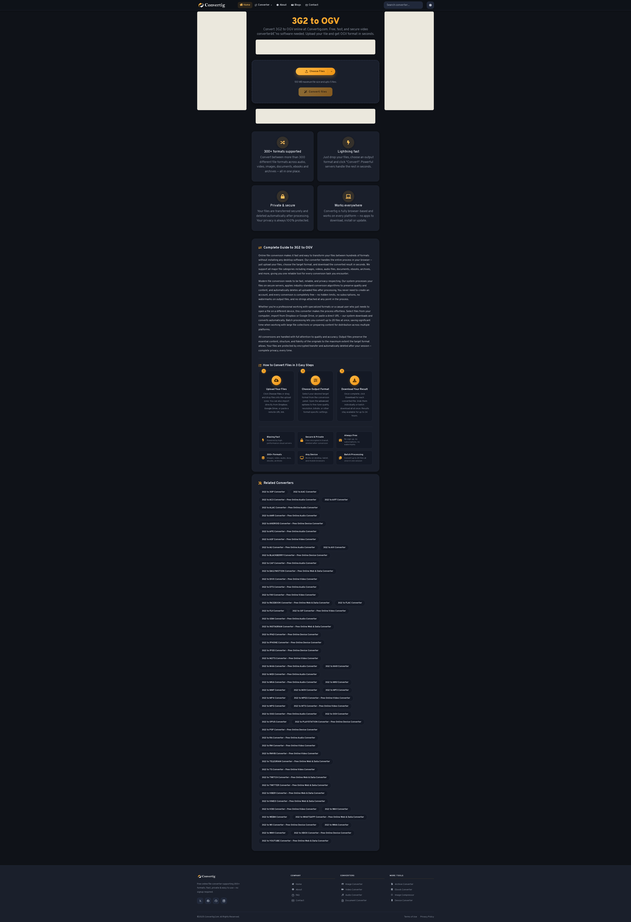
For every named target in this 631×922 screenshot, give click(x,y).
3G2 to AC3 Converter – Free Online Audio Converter (289, 499)
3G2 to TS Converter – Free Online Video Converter (288, 769)
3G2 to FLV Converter (273, 611)
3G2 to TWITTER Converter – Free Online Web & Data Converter (295, 785)
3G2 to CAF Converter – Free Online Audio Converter (289, 563)
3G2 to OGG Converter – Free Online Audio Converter (289, 714)
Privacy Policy (427, 917)
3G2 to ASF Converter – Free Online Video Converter (289, 539)
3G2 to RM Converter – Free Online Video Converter (288, 745)
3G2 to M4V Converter (337, 666)
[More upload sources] (331, 71)
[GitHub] (216, 901)
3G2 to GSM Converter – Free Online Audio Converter (289, 618)
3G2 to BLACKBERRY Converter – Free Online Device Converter (294, 555)
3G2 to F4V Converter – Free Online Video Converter (289, 595)
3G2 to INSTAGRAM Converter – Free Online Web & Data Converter (296, 626)
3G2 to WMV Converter (273, 833)
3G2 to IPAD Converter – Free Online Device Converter (290, 634)
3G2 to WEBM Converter (274, 817)
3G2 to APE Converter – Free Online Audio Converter (289, 531)
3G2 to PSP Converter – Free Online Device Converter (289, 729)
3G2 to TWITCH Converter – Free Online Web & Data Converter (294, 777)
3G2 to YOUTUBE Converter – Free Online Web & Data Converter (295, 840)
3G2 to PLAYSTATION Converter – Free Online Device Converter (328, 721)
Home (245, 5)
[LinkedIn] (224, 901)
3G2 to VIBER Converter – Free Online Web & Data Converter (293, 793)
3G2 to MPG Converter (273, 706)
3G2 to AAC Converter (304, 492)
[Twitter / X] (200, 901)
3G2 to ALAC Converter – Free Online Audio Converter (290, 507)
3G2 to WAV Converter (336, 809)
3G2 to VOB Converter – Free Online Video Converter (289, 809)
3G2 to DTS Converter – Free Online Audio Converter (289, 587)
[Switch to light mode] (430, 5)
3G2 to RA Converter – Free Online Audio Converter (288, 737)
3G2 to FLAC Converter (350, 602)
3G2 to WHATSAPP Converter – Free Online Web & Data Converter (329, 817)
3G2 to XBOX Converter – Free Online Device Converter (322, 833)
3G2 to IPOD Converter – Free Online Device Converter (290, 650)
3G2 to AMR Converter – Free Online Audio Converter (289, 515)
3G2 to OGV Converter (336, 714)
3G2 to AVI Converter (334, 547)
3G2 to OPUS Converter (274, 721)
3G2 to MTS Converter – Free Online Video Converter (321, 706)
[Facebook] (208, 901)
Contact (313, 5)
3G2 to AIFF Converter (336, 499)
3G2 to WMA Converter (336, 825)
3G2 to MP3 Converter (337, 690)
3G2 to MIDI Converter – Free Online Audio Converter (289, 674)
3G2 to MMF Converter (273, 690)
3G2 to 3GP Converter (273, 492)
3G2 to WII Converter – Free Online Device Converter (289, 825)
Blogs (298, 5)
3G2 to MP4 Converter (273, 698)
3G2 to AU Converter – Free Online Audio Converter (288, 547)
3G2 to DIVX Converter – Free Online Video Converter (289, 579)
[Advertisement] (221, 61)
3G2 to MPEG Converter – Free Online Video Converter (322, 698)
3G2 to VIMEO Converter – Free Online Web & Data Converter (293, 801)
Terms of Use (410, 917)
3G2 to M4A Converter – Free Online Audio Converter (289, 666)
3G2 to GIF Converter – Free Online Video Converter (319, 611)
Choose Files (317, 71)
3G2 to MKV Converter (336, 682)
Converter (263, 5)
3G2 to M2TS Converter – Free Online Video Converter (290, 658)
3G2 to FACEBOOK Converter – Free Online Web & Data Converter (295, 602)
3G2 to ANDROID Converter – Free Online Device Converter (292, 523)
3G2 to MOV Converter (305, 690)
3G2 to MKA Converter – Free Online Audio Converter (289, 682)
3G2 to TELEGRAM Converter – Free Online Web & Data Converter (296, 761)
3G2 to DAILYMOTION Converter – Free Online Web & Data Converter (297, 571)
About (283, 5)
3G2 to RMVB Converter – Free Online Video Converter (290, 753)
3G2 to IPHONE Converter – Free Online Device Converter (291, 642)
